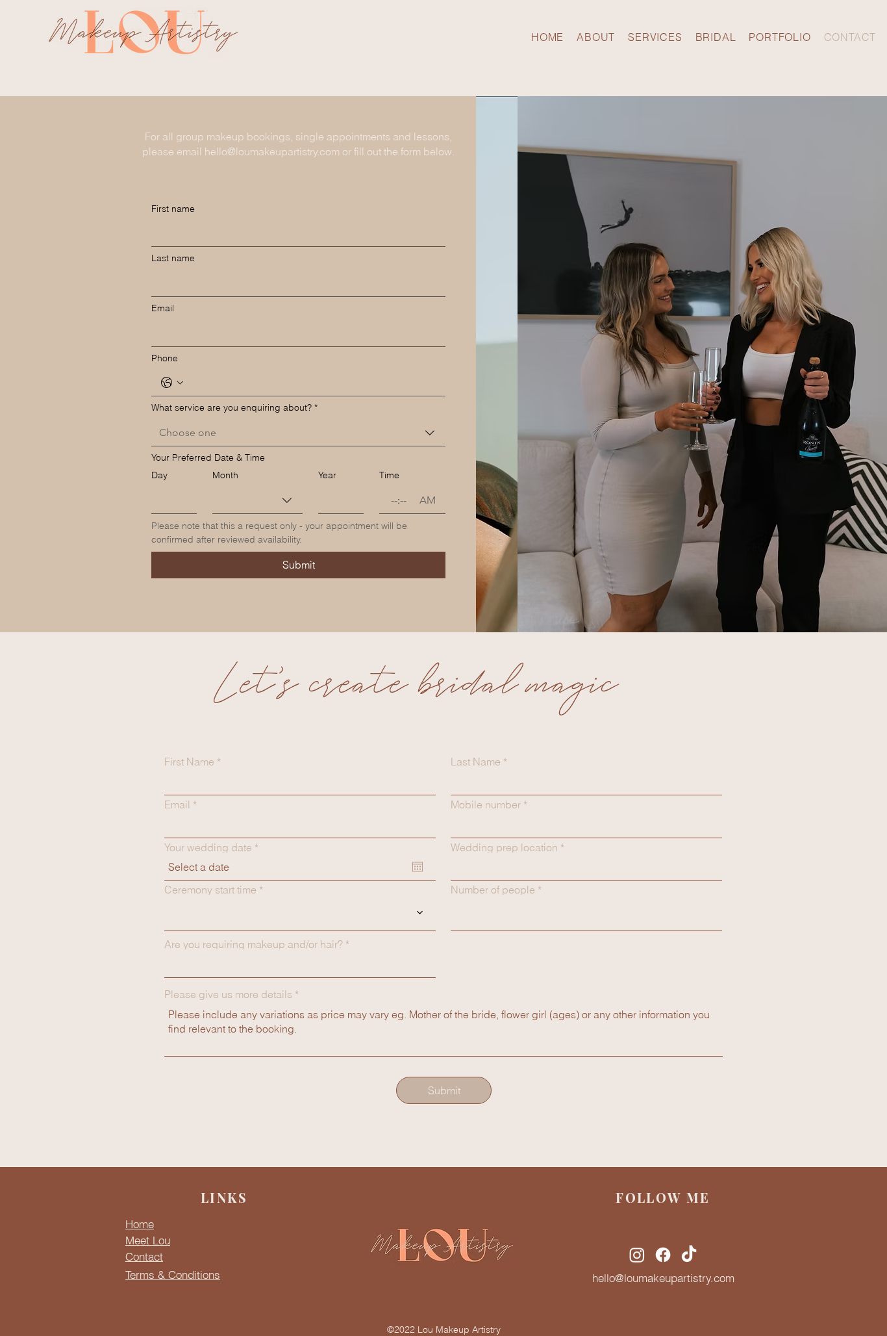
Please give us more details (228, 994)
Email (162, 308)
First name (173, 208)
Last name (173, 258)
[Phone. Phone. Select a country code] (172, 383)
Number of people (493, 889)
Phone (164, 358)
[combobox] (298, 433)
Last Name (476, 761)
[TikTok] (689, 1255)
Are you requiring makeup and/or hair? (253, 944)
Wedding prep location (504, 847)
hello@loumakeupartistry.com (272, 151)
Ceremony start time (210, 889)
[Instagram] (637, 1255)
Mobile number (486, 804)
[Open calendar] (417, 867)
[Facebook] (663, 1255)
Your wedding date (214, 847)
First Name (189, 761)
